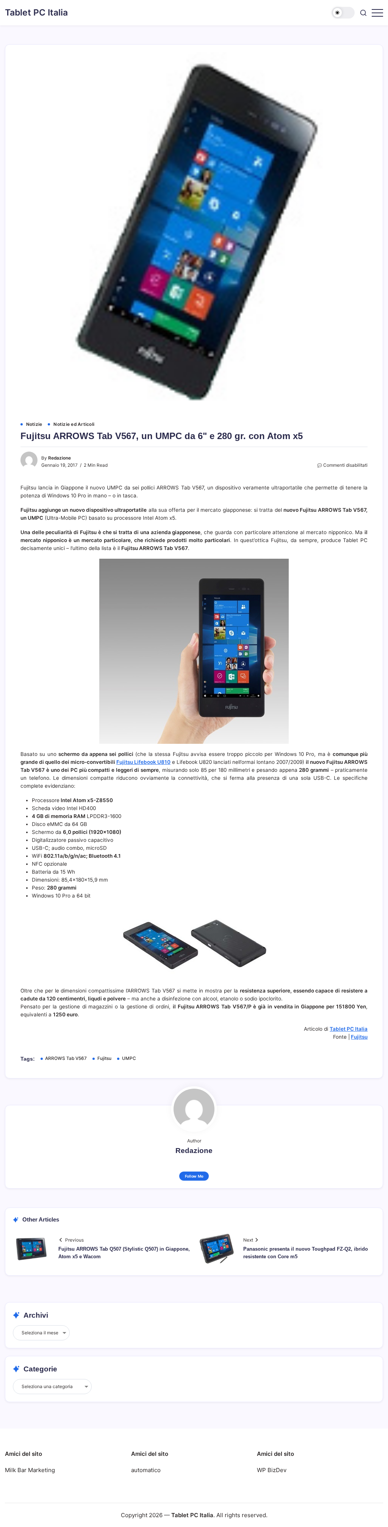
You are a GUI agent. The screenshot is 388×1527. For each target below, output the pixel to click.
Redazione (59, 458)
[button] (343, 13)
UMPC (129, 1058)
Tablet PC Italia (36, 12)
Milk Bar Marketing (30, 1470)
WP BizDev (271, 1470)
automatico (146, 1470)
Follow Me (194, 1176)
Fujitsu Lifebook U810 (143, 762)
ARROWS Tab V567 (66, 1058)
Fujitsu (359, 1037)
